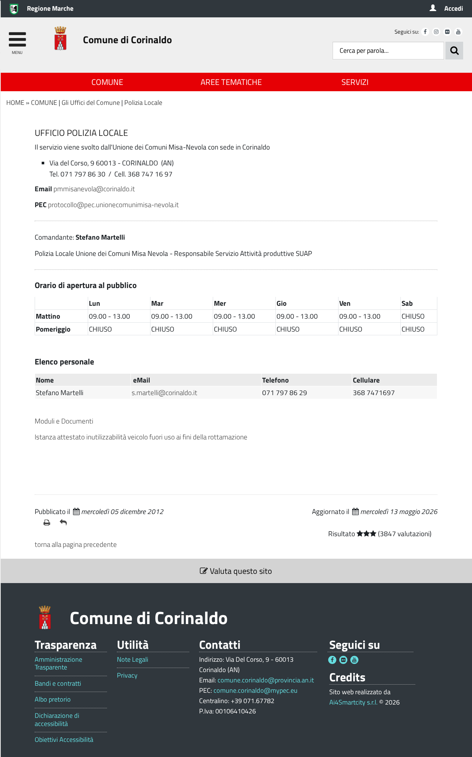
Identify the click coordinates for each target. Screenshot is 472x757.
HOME (15, 102)
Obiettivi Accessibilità (64, 740)
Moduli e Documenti (64, 420)
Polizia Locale (143, 102)
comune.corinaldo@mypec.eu (256, 690)
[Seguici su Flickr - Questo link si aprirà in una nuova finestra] (447, 32)
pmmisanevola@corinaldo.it (94, 188)
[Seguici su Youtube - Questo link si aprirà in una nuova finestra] (458, 32)
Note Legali (132, 659)
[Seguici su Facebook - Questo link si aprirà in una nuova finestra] (425, 32)
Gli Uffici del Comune (91, 102)
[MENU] (17, 36)
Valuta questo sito (240, 571)
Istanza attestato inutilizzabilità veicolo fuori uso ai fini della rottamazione (141, 436)
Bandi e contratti (58, 683)
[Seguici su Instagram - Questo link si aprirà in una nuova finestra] (436, 32)
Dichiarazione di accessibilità (57, 719)
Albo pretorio (53, 699)
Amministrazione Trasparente (58, 663)
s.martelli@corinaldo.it (164, 392)
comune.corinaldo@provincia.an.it (266, 680)
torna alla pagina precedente (76, 544)
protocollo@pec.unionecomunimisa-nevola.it (113, 204)
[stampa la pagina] (49, 522)
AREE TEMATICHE (231, 82)
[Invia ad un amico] (65, 522)
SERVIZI (354, 82)
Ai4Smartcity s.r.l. (353, 702)
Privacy (127, 675)
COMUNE (107, 82)
